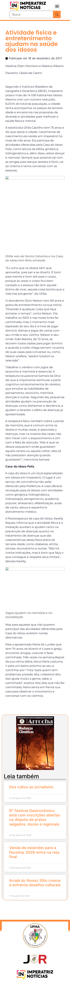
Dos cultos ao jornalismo (31, 787)
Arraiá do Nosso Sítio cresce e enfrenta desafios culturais (34, 882)
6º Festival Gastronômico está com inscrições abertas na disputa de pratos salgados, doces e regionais (34, 817)
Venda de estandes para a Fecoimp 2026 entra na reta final (34, 852)
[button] (57, 6)
